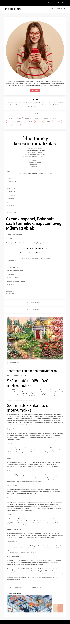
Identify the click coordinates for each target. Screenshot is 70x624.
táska (36, 118)
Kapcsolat (61, 8)
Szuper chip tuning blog (14, 264)
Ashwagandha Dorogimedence (15, 245)
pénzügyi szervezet (13, 125)
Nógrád (40, 104)
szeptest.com (35, 166)
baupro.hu (35, 160)
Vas (32, 107)
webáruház (20, 121)
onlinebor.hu (11, 195)
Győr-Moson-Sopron (54, 102)
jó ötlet (39, 121)
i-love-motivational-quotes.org (16, 281)
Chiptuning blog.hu (12, 260)
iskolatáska (45, 118)
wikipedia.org (11, 205)
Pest (43, 104)
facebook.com (11, 284)
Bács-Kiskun (9, 102)
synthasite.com (11, 288)
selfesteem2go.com (12, 277)
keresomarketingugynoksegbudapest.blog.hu (35, 156)
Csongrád (43, 102)
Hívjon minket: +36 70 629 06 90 (56, 2)
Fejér (47, 102)
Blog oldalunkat (26, 81)
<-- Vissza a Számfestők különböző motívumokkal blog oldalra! (24, 587)
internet (54, 118)
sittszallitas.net (11, 212)
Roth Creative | (40, 622)
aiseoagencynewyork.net (35, 152)
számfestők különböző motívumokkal (18, 414)
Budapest (37, 102)
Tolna (29, 107)
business (47, 121)
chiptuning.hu (11, 198)
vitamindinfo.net (10, 293)
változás (18, 118)
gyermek (10, 118)
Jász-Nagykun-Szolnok (19, 104)
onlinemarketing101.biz (35, 164)
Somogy (47, 104)
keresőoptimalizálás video (35, 148)
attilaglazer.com (12, 185)
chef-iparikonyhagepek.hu (14, 234)
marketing (10, 121)
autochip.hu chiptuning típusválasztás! (35, 154)
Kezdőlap (51, 8)
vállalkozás (25, 125)
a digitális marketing (31, 83)
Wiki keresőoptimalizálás (43, 253)
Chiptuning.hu (11, 274)
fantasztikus (28, 118)
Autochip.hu (9, 238)
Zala (40, 107)
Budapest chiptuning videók (15, 270)
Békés (20, 102)
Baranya (15, 102)
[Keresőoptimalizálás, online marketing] (12, 11)
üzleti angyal (57, 121)
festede (8, 295)
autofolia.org (11, 171)
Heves (11, 104)
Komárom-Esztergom (32, 104)
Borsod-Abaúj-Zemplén (28, 102)
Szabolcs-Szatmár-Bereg (56, 104)
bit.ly (8, 202)
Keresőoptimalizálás (35, 256)
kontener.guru (11, 192)
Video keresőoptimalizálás (27, 258)
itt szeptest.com (11, 181)
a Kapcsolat (50, 85)
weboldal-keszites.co (35, 162)
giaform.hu (10, 178)
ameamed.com (11, 188)
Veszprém (36, 107)
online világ (30, 121)
